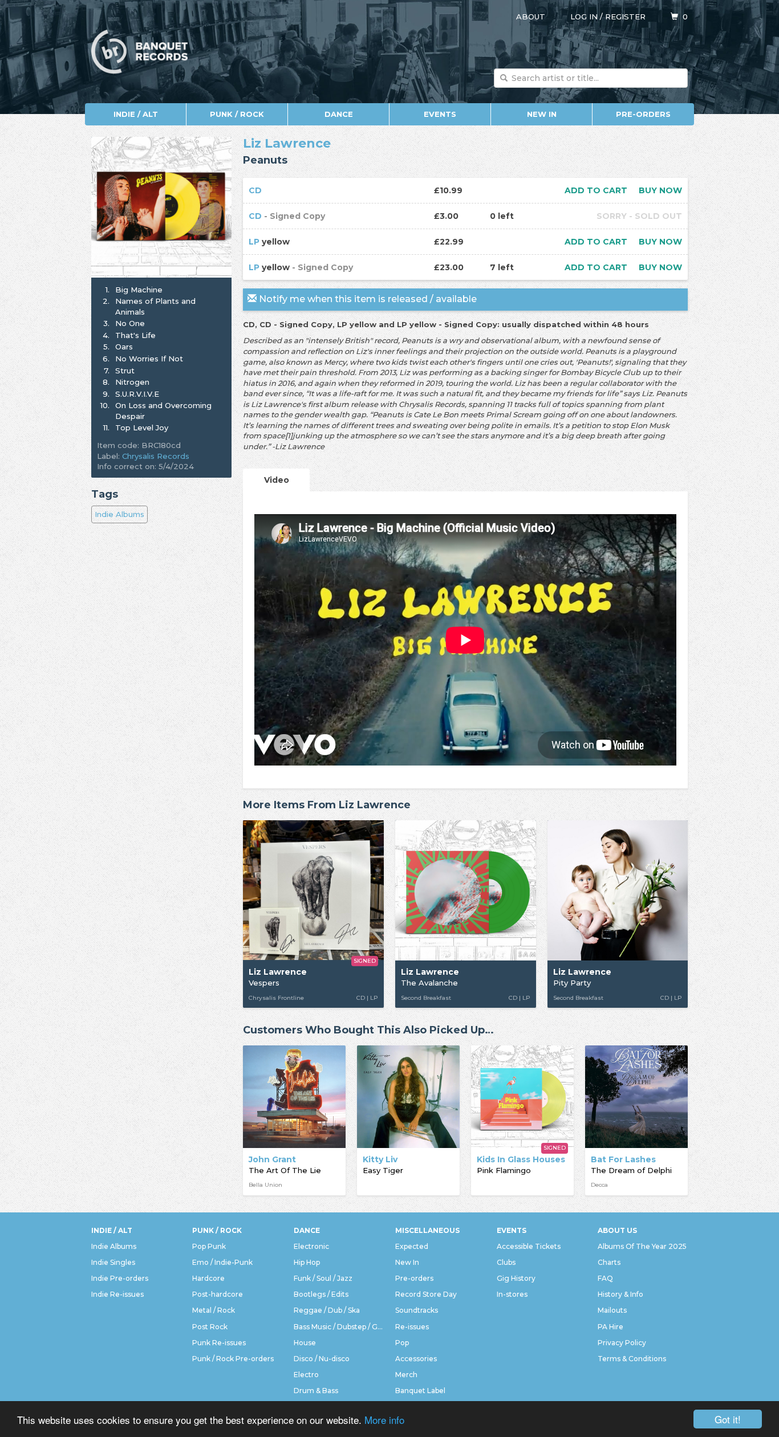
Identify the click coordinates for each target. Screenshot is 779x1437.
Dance (338, 114)
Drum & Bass (316, 1390)
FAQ (605, 1278)
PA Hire (610, 1326)
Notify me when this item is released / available (367, 299)
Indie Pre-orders (119, 1278)
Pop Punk (209, 1246)
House (305, 1342)
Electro (306, 1374)
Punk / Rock (237, 114)
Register (625, 16)
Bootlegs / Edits (321, 1294)
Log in (584, 16)
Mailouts (612, 1310)
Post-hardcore (217, 1294)
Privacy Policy (622, 1342)
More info (384, 1419)
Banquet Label (420, 1390)
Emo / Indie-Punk (222, 1262)
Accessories (416, 1358)
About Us (617, 1230)
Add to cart (596, 190)
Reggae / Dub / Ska (327, 1310)
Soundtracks (416, 1310)
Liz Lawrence (287, 143)
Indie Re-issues (117, 1294)
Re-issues (412, 1326)
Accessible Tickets (529, 1246)
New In (542, 114)
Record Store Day (426, 1294)
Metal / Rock (213, 1310)
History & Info (620, 1294)
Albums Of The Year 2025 (642, 1246)
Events (440, 114)
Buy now (660, 190)
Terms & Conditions (632, 1358)
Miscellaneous (427, 1230)
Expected (411, 1246)
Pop (402, 1342)
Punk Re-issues (219, 1342)
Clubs (506, 1262)
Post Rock (210, 1326)
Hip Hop (307, 1262)
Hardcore (208, 1278)
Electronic (311, 1246)
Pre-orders (643, 114)
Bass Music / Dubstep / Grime (339, 1326)
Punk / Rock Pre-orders (233, 1358)
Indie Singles (113, 1262)
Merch (406, 1374)
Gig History (516, 1278)
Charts (609, 1262)
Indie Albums (119, 514)
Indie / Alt (135, 114)
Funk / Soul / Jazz (323, 1278)
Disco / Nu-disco (322, 1358)
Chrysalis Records (155, 456)
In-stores (512, 1294)
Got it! (728, 1419)
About (530, 16)
